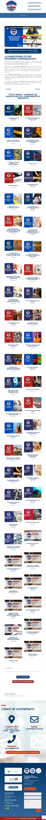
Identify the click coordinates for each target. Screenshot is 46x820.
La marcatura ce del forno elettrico (33, 301)
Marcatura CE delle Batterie (13, 345)
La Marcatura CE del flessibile (13, 323)
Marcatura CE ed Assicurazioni (32, 654)
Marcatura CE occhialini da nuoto (32, 411)
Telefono (11, 746)
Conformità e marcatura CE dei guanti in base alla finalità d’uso (13, 277)
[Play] (9, 52)
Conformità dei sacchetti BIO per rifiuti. (33, 433)
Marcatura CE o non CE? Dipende (13, 436)
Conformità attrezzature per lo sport (13, 569)
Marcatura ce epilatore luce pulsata (32, 478)
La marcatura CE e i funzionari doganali (32, 323)
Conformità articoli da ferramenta (13, 503)
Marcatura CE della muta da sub (33, 500)
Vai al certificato (30, 788)
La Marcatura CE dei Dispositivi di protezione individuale (32, 141)
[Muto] (33, 52)
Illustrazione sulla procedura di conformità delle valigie (33, 255)
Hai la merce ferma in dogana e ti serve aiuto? (13, 140)
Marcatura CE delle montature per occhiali (32, 566)
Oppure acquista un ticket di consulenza (23, 752)
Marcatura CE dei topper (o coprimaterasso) (13, 414)
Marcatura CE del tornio (32, 522)
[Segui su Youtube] (6, 808)
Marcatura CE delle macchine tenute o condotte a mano (13, 391)
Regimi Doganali (13, 185)
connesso (12, 695)
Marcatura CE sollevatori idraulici (33, 610)
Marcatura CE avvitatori (32, 389)
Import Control (33, 163)
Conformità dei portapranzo (13, 525)
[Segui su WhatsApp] (8, 808)
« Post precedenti (8, 668)
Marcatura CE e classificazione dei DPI (13, 207)
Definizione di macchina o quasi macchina (33, 345)
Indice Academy (23, 677)
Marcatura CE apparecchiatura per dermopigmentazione (13, 638)
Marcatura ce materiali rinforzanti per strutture (13, 547)
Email (34, 726)
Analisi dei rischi (13, 660)
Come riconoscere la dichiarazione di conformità (32, 456)
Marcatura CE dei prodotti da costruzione (33, 118)
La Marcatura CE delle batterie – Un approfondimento (13, 163)
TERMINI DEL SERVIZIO (32, 818)
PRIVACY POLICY (23, 818)
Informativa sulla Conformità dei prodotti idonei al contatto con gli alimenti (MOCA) (13, 230)
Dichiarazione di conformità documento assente (32, 207)
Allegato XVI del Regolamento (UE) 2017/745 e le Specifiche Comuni (13, 614)
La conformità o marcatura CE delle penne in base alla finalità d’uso (13, 254)
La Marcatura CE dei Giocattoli (13, 118)
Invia (38, 810)
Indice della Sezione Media (23, 681)
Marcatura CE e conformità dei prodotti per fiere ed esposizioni (13, 368)
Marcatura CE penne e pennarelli (33, 367)
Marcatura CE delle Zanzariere (32, 588)
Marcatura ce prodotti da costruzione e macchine (13, 458)
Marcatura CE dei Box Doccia (33, 544)
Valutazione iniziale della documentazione (33, 632)
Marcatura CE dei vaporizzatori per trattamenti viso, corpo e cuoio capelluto (33, 231)
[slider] (36, 52)
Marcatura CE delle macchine (32, 185)
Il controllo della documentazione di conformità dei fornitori (13, 300)
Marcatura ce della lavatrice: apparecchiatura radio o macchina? (32, 278)
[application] (23, 52)
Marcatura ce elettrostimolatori (13, 591)
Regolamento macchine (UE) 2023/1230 (13, 480)
